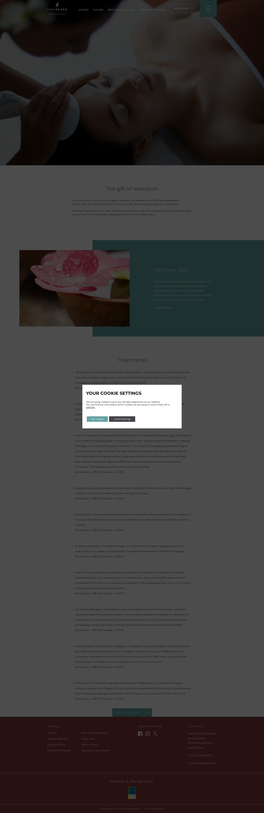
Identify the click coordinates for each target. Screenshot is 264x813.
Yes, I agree (97, 419)
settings (90, 407)
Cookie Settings (122, 419)
